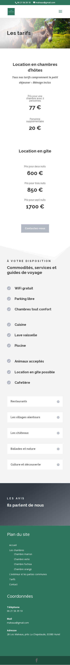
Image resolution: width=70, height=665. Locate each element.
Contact (13, 584)
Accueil (13, 545)
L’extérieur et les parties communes (28, 574)
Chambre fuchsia (23, 564)
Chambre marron (23, 554)
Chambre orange (23, 569)
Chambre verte (22, 559)
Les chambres (16, 550)
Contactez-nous (35, 228)
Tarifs (12, 579)
